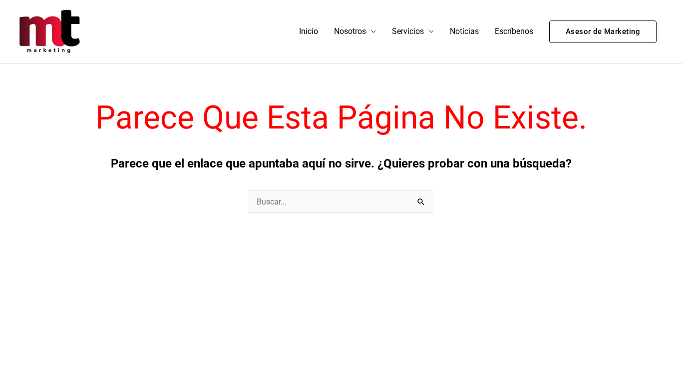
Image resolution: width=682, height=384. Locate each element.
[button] (603, 31)
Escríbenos (514, 31)
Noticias (464, 31)
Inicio (308, 31)
